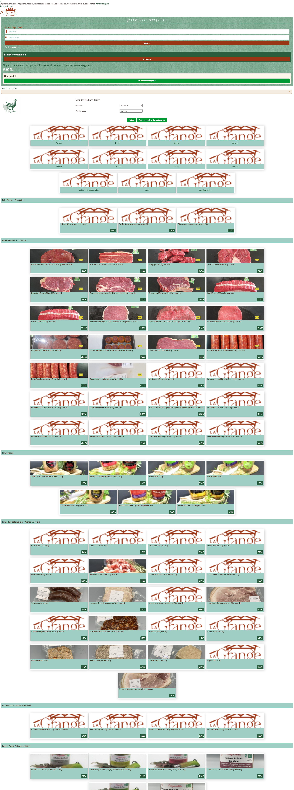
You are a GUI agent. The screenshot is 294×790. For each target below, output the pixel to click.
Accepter (3, 6)
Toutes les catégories (147, 80)
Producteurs (81, 111)
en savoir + (8, 68)
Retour (132, 120)
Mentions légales (102, 4)
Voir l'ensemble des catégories (152, 120)
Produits (79, 105)
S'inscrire (147, 59)
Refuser (10, 6)
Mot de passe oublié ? (12, 47)
